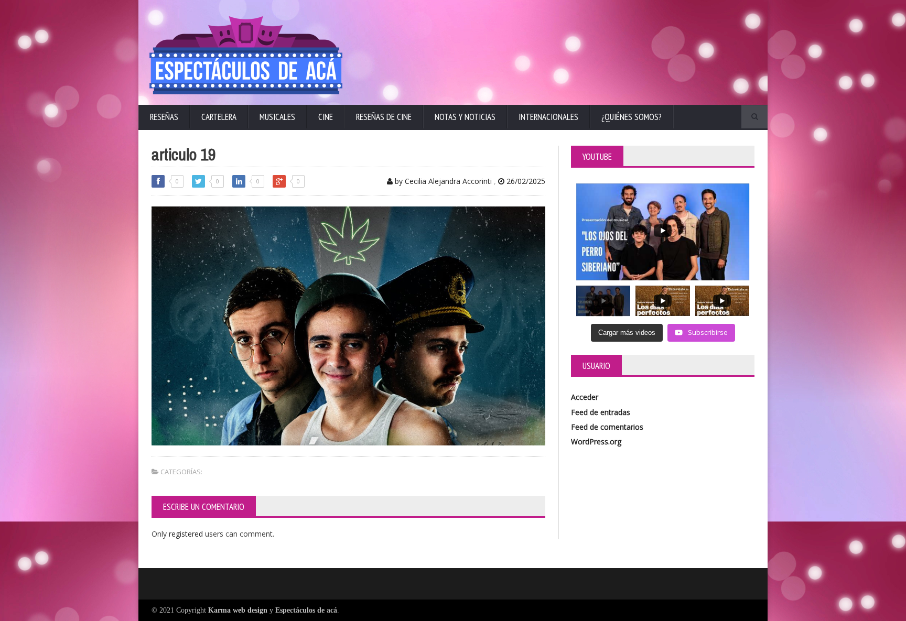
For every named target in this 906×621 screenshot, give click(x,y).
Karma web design (237, 610)
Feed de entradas (600, 412)
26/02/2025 (524, 181)
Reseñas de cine (384, 117)
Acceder (584, 397)
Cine (325, 117)
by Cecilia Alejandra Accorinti (442, 181)
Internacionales (548, 117)
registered (187, 534)
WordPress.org (596, 441)
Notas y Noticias (465, 117)
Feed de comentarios (607, 427)
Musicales (277, 117)
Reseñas (164, 117)
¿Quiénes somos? (631, 117)
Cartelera (218, 117)
